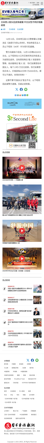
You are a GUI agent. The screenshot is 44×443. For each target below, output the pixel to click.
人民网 (24, 368)
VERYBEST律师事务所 (29, 383)
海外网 (31, 368)
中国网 (14, 364)
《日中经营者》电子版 (27, 399)
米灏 (3, 29)
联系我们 (34, 414)
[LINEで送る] (26, 90)
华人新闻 (22, 391)
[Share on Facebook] (22, 90)
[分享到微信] (27, 95)
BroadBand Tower (19, 379)
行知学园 (15, 383)
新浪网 (21, 364)
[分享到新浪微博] (20, 95)
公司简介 (6, 411)
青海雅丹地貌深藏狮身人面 (11, 243)
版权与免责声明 (20, 418)
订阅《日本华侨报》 (10, 414)
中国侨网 (6, 371)
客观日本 (6, 383)
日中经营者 (36, 5)
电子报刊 (32, 3)
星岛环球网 (7, 379)
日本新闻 (12, 29)
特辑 (24, 395)
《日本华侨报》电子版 (10, 399)
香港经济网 (15, 368)
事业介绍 (15, 411)
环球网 (15, 371)
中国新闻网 (24, 371)
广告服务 (24, 411)
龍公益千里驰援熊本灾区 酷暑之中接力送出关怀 (17, 215)
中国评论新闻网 (8, 375)
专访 (5, 395)
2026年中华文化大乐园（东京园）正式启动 (16, 271)
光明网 (29, 364)
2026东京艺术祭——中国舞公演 (12, 180)
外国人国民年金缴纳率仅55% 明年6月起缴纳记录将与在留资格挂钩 (20, 289)
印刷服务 (33, 411)
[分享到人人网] (25, 95)
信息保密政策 (8, 418)
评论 (11, 395)
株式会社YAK (32, 379)
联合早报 (32, 375)
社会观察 (20, 29)
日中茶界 (31, 395)
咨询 (38, 3)
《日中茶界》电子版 (10, 402)
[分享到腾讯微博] (23, 95)
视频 (29, 391)
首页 (5, 391)
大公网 (6, 368)
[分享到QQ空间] (18, 95)
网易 (24, 375)
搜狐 (18, 375)
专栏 (18, 395)
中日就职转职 (24, 414)
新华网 (6, 364)
